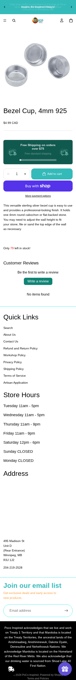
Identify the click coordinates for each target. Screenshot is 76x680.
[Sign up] (66, 610)
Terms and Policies (38, 678)
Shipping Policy (13, 369)
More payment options (38, 195)
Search (8, 328)
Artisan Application (15, 382)
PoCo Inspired (30, 674)
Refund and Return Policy (20, 348)
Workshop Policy (14, 355)
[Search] (14, 20)
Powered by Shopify (51, 674)
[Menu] (5, 20)
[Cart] (71, 20)
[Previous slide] (4, 7)
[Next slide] (71, 7)
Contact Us (10, 341)
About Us (9, 334)
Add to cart (54, 173)
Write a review (38, 281)
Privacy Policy (12, 362)
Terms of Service (14, 376)
